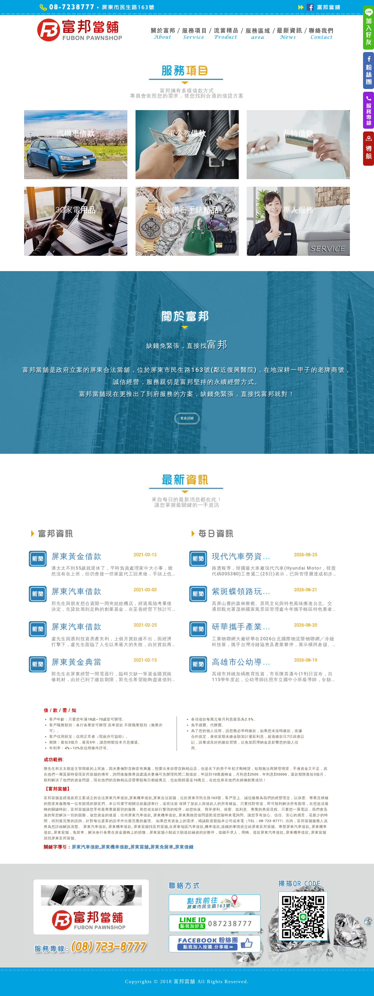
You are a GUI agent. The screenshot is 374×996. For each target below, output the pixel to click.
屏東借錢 (184, 846)
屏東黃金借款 (76, 556)
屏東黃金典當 (76, 662)
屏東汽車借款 (76, 591)
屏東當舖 (139, 846)
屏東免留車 (162, 846)
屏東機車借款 (115, 846)
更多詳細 (187, 418)
